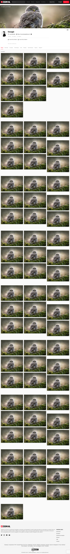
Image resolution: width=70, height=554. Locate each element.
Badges (24, 47)
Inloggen (60, 1)
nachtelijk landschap (29, 386)
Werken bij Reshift (32, 552)
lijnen (25, 425)
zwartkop (3, 479)
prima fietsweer (28, 83)
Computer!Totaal (19, 544)
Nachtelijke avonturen (29, 67)
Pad (2, 116)
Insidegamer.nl (56, 544)
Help (57, 539)
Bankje (26, 496)
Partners (57, 537)
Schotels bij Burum (28, 244)
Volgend (40, 47)
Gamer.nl (51, 544)
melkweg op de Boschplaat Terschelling (7, 206)
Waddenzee (50, 299)
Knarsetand (4, 315)
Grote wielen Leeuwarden (53, 354)
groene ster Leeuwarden (7, 354)
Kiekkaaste (27, 168)
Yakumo (3, 190)
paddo (26, 408)
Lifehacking (43, 544)
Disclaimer (58, 533)
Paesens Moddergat (6, 99)
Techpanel (47, 544)
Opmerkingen (30, 47)
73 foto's (9, 36)
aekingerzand (27, 261)
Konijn (25, 299)
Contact (57, 541)
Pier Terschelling (51, 444)
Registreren (66, 1)
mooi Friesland (51, 86)
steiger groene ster (52, 463)
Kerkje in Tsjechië (28, 277)
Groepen (11, 47)
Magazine (38, 1)
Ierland (26, 222)
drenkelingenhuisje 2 (52, 67)
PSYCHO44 (50, 427)
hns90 (5, 54)
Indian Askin (27, 99)
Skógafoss (26, 190)
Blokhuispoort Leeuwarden (7, 386)
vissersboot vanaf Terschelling (7, 518)
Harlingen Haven (51, 154)
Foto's (2, 47)
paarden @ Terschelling (7, 496)
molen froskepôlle (5, 370)
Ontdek (28, 1)
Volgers (36, 47)
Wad (2, 441)
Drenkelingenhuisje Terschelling (7, 83)
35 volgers (14, 36)
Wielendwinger (51, 389)
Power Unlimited (62, 544)
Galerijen (6, 47)
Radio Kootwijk (4, 332)
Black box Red (50, 263)
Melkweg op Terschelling (7, 67)
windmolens (27, 315)
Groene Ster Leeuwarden (30, 463)
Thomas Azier (4, 261)
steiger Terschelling (6, 463)
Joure (2, 425)
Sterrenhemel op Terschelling (53, 209)
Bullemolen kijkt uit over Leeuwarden (7, 244)
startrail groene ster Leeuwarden (53, 373)
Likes (21, 47)
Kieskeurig (6, 544)
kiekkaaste (4, 168)
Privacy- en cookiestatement (42, 552)
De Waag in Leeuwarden (53, 482)
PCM (15, 544)
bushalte (26, 332)
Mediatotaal (30, 544)
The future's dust (28, 151)
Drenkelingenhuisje (52, 135)
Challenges (16, 47)
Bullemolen (50, 225)
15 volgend (19, 36)
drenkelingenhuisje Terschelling (30, 479)
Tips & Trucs (25, 544)
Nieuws (32, 1)
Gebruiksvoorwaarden (60, 535)
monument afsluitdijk (6, 299)
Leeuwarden (4, 135)
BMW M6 (26, 135)
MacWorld (38, 544)
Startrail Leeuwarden (29, 354)
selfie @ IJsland (51, 190)
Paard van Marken (5, 222)
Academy (43, 1)
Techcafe (34, 544)
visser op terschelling (29, 441)
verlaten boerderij (51, 170)
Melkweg (3, 277)
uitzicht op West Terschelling (53, 498)
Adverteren (58, 531)
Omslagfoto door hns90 (6, 6)
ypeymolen (27, 370)
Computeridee (11, 544)
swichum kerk (50, 318)
